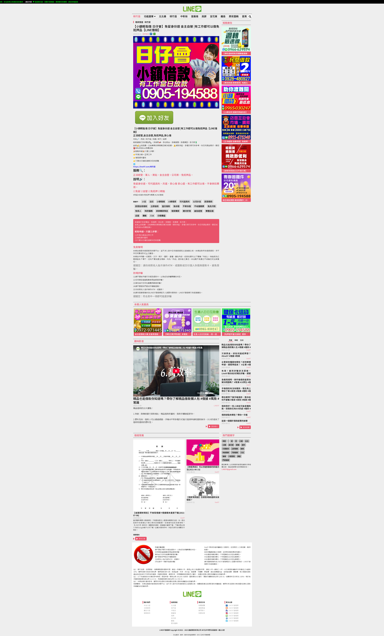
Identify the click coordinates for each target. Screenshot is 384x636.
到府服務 (149, 210)
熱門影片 (201, 610)
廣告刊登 (147, 610)
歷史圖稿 (233, 16)
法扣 (151, 201)
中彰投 (184, 16)
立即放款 (155, 206)
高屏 (204, 16)
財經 (236, 340)
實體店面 (210, 210)
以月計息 (197, 201)
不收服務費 (199, 206)
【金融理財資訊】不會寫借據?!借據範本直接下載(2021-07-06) (159, 514)
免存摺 (176, 206)
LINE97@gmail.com (229, 469)
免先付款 (212, 206)
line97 (248, 350)
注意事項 (147, 608)
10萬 (224, 445)
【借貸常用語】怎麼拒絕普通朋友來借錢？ (202, 498)
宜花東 (213, 16)
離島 (223, 16)
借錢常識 (201, 608)
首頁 (244, 16)
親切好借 (187, 210)
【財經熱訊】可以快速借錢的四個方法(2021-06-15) (202, 468)
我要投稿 (201, 613)
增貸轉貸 (175, 210)
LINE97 (216, 405)
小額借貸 (172, 201)
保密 (224, 441)
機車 (242, 448)
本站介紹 (147, 605)
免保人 (138, 210)
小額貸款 (231, 456)
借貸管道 (139, 22)
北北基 (162, 16)
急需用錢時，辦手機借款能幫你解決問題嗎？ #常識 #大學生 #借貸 (236, 381)
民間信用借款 (141, 206)
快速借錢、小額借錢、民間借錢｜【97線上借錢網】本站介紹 (192, 594)
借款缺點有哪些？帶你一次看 (235, 414)
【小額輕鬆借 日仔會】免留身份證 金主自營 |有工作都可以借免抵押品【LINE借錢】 (192, 9)
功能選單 (149, 16)
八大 (152, 215)
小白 (144, 201)
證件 (243, 445)
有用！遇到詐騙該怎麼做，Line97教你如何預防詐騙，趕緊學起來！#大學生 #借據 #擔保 (236, 372)
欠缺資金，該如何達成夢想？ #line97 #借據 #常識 (236, 354)
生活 (241, 340)
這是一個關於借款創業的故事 (235, 420)
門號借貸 (226, 460)
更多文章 (142, 538)
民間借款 (208, 201)
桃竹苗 (136, 16)
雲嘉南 (194, 16)
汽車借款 (235, 452)
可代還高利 (185, 201)
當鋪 (224, 456)
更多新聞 (246, 427)
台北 (246, 441)
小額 (241, 441)
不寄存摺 (187, 206)
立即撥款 (235, 448)
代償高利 (226, 448)
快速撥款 (226, 452)
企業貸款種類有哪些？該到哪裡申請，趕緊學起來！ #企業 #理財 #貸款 (236, 363)
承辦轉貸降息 (162, 210)
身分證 (231, 445)
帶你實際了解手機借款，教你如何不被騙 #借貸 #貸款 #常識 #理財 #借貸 (236, 398)
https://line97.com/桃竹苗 (144, 166)
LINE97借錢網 (233, 605)
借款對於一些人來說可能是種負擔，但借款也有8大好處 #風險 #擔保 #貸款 (236, 407)
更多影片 (214, 426)
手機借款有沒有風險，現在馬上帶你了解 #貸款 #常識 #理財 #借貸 (236, 389)
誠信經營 (198, 210)
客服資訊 (147, 613)
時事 (230, 340)
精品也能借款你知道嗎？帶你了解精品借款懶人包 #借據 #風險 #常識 (176, 400)
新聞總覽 (201, 605)
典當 (239, 456)
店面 (137, 215)
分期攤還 (161, 215)
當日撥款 (166, 206)
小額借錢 (161, 201)
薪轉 (237, 445)
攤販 (145, 215)
